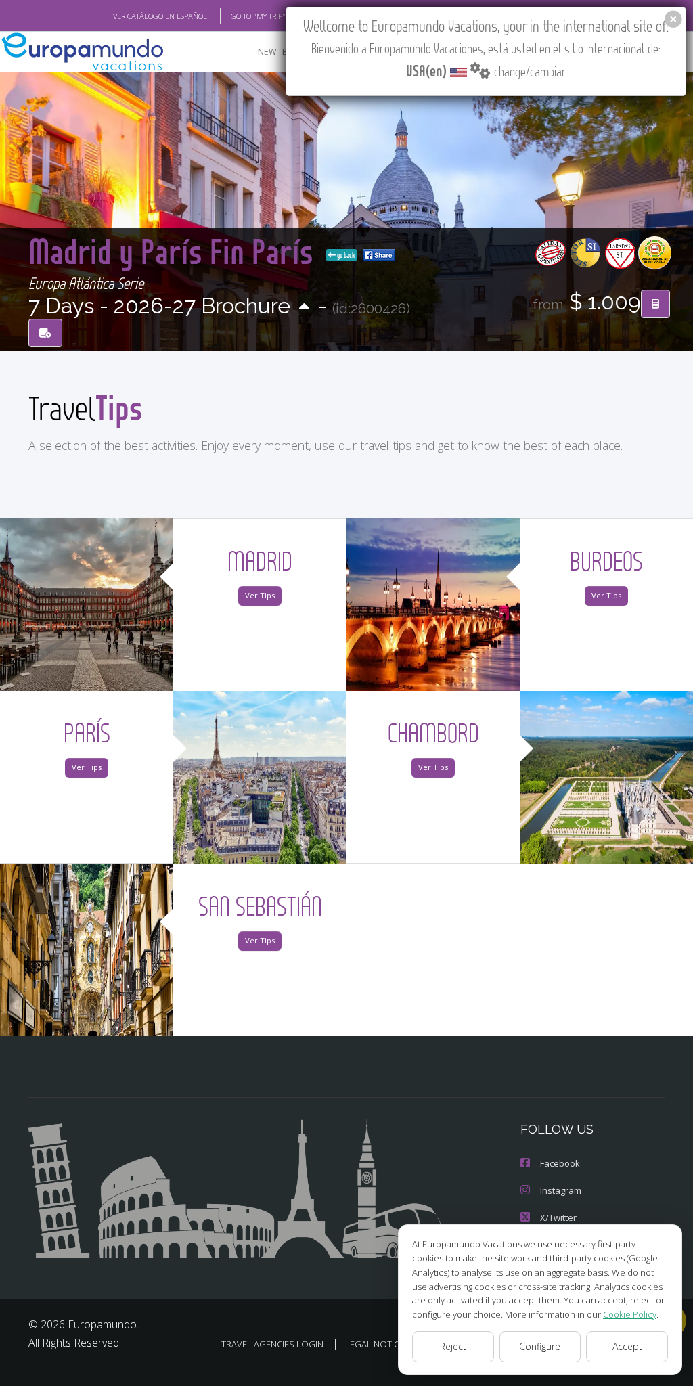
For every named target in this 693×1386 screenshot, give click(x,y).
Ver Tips (260, 595)
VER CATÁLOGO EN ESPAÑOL (160, 16)
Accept (627, 1346)
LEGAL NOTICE (374, 1344)
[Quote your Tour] (655, 304)
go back (345, 255)
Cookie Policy (629, 1314)
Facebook (560, 1163)
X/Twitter (558, 1217)
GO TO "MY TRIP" (258, 16)
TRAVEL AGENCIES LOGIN (272, 1344)
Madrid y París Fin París (174, 251)
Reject (453, 1346)
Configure (539, 1346)
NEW (267, 52)
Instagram (560, 1190)
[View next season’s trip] (304, 307)
